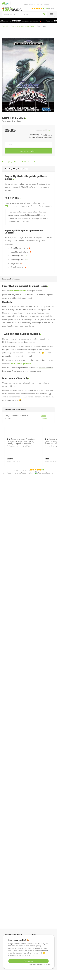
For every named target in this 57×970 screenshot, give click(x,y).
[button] (50, 130)
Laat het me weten (27, 151)
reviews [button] (49, 8)
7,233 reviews (12, 473)
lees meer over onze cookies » (39, 965)
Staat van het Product (22, 162)
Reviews (37, 162)
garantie (37, 371)
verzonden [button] (13, 8)
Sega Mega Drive (8, 26)
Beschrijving (7, 162)
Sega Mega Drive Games (26, 26)
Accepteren (28, 961)
